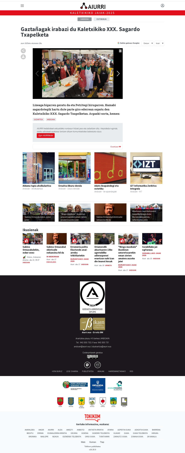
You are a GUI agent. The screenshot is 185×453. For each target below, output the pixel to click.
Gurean (92, 442)
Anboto (80, 430)
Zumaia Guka (137, 437)
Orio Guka (90, 437)
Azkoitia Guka (141, 430)
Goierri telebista (100, 433)
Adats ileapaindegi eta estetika (106, 187)
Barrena (156, 430)
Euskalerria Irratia (57, 433)
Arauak (101, 371)
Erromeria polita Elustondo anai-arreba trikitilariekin (79, 251)
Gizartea (38, 119)
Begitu (30, 433)
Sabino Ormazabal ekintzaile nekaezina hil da (56, 249)
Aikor (41, 430)
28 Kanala (151, 437)
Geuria (74, 433)
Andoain (51, 119)
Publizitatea (88, 371)
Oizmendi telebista (72, 437)
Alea (60, 430)
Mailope (44, 437)
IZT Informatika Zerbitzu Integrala (143, 187)
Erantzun (114, 146)
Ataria (110, 430)
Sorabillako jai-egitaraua (150, 248)
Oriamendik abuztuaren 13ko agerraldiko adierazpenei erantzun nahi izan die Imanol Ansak (104, 254)
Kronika (32, 437)
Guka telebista (140, 433)
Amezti (69, 430)
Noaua (55, 437)
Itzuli (157, 43)
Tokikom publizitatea (92, 446)
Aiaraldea (29, 430)
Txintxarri (104, 437)
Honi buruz (57, 371)
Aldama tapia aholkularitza (37, 185)
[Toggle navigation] (22, 6)
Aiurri (51, 430)
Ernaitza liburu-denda (70, 185)
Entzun (146, 43)
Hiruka (155, 433)
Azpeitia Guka (124, 430)
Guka (126, 433)
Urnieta (108, 265)
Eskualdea (51, 262)
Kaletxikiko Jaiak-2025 (92, 13)
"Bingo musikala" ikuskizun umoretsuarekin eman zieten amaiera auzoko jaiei (127, 254)
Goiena (84, 433)
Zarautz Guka (120, 437)
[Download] (23, 56)
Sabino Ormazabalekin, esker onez (31, 249)
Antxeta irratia (95, 430)
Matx (83, 442)
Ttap (102, 442)
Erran (40, 433)
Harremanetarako (117, 371)
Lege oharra (72, 371)
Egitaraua (101, 19)
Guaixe (117, 433)
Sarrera (85, 19)
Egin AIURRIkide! (45, 135)
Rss (131, 371)
